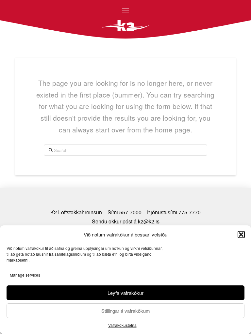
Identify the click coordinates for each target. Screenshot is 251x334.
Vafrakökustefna (122, 325)
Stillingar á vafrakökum (125, 310)
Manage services (25, 275)
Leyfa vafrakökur (125, 292)
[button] (241, 234)
